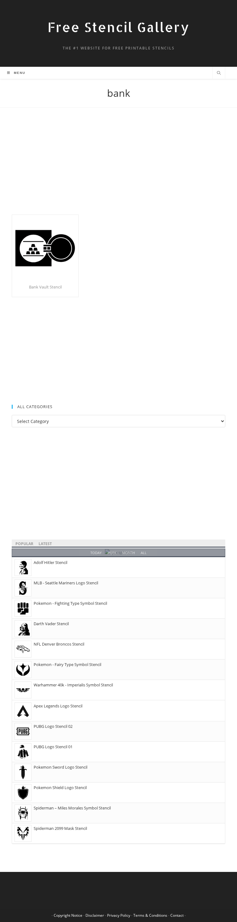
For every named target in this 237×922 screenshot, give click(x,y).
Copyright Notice (68, 915)
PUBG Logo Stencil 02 (53, 726)
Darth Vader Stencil (51, 623)
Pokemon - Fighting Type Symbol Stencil (70, 603)
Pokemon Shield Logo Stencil (60, 787)
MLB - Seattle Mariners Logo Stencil (66, 583)
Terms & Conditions (150, 915)
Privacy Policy (118, 915)
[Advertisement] (118, 169)
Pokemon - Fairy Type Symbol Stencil (67, 664)
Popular (24, 543)
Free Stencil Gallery (118, 27)
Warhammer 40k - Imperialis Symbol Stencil (73, 685)
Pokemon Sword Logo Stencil (60, 767)
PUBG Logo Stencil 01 (53, 746)
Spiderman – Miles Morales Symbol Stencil (72, 808)
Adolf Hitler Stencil (50, 562)
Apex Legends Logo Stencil (58, 706)
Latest (45, 543)
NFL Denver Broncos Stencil (59, 644)
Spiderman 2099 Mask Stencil (60, 828)
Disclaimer (94, 915)
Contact (177, 915)
